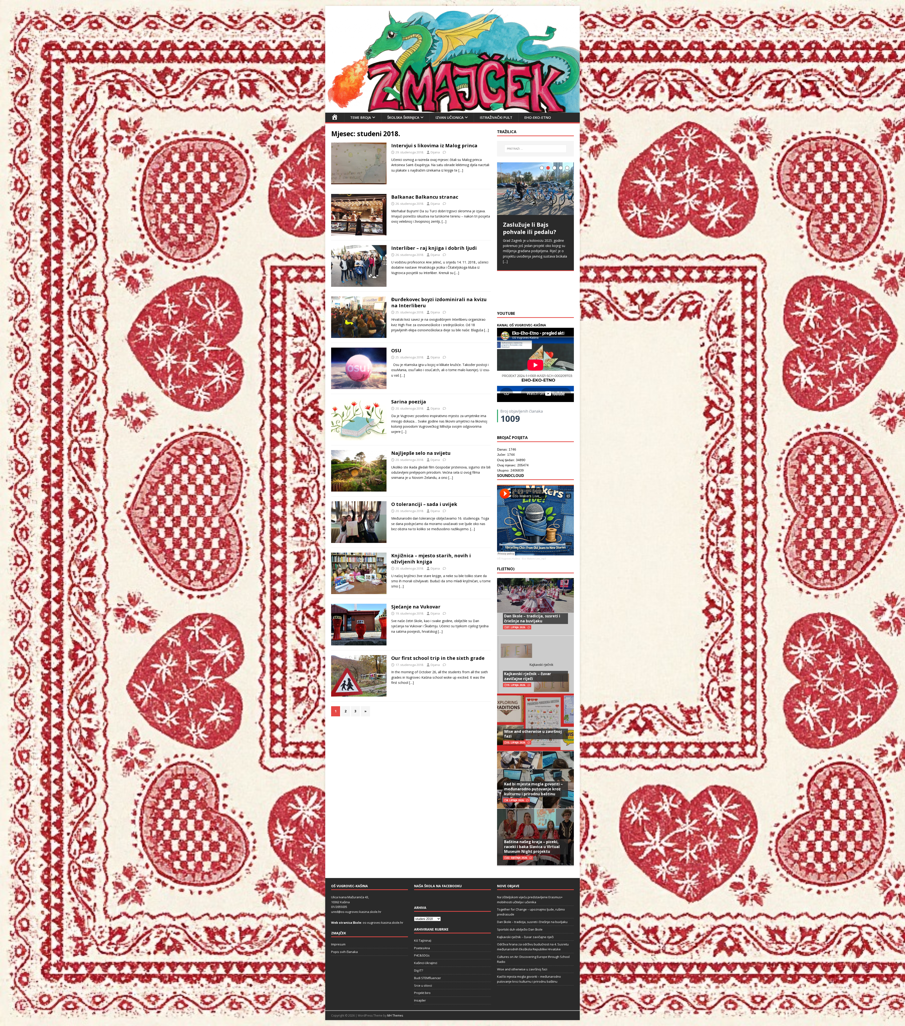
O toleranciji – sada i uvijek (424, 504)
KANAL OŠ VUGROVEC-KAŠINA (521, 325)
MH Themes (395, 1016)
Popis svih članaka (344, 952)
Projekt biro (422, 993)
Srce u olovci (423, 985)
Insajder (420, 1000)
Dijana (435, 152)
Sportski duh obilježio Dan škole (520, 929)
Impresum (338, 944)
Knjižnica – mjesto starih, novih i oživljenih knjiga (431, 558)
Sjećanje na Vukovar (415, 606)
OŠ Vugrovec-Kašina (508, 558)
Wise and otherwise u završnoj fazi (533, 734)
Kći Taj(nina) (422, 940)
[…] (460, 170)
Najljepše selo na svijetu (421, 453)
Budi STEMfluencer (427, 978)
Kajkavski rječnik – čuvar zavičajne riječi (527, 676)
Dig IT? (418, 970)
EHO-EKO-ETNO (537, 117)
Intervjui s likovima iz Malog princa (434, 145)
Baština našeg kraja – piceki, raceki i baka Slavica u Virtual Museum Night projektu (532, 846)
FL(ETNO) (505, 568)
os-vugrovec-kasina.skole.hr (383, 922)
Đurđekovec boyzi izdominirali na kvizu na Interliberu (439, 302)
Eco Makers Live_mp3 (534, 558)
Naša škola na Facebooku (438, 886)
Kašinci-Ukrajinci (425, 963)
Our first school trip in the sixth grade (438, 658)
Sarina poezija (408, 401)
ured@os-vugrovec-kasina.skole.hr (356, 912)
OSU (396, 350)
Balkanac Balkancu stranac (424, 197)
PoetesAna (422, 948)
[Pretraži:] (535, 149)
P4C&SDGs (422, 955)
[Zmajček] (452, 109)
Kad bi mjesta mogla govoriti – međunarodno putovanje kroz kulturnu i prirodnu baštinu (533, 788)
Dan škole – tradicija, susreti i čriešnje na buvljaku (532, 618)
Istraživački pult (496, 117)
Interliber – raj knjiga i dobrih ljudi (434, 248)
